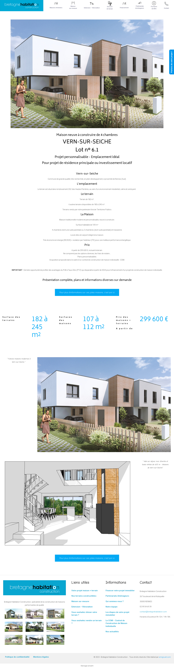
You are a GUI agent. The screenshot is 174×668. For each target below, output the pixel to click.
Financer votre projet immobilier (120, 590)
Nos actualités (112, 631)
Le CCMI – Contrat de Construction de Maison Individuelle (116, 623)
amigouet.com (165, 657)
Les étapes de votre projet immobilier (117, 613)
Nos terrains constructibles (83, 596)
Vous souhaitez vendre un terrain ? (86, 622)
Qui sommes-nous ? (115, 601)
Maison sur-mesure (80, 601)
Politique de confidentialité (17, 657)
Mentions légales (41, 657)
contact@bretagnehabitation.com (153, 612)
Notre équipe (111, 607)
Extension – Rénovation (82, 607)
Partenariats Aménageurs (117, 596)
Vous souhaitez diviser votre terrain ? (84, 613)
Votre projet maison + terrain (84, 590)
